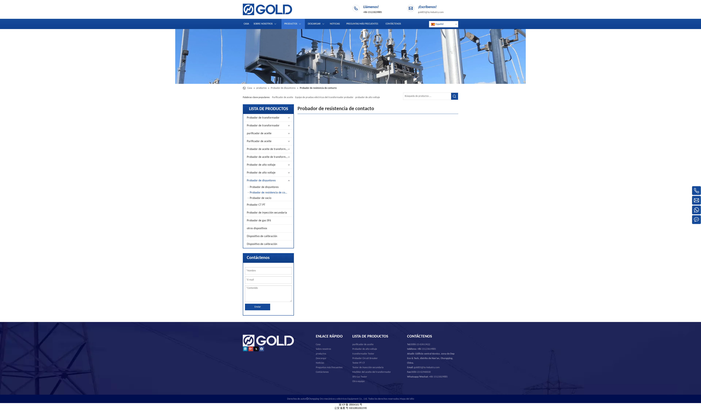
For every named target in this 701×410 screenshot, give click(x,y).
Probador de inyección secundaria (267, 212)
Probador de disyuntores (261, 180)
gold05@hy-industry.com (431, 12)
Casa (318, 344)
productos (321, 353)
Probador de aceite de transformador (269, 149)
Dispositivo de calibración (262, 236)
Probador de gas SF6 (259, 220)
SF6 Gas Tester (359, 376)
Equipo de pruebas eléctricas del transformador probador (324, 97)
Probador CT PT (256, 204)
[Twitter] (256, 349)
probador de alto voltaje (367, 97)
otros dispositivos (257, 228)
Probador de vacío (260, 198)
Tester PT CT (358, 363)
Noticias (320, 363)
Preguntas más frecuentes (329, 367)
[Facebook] (261, 349)
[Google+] (250, 349)
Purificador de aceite (282, 97)
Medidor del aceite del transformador (371, 372)
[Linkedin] (245, 349)
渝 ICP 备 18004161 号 (350, 404)
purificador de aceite (259, 133)
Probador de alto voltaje (261, 164)
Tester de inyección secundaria (368, 367)
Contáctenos (322, 372)
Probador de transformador (263, 117)
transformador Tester (363, 353)
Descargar (321, 358)
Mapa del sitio (407, 399)
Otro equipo (358, 381)
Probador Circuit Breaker (365, 358)
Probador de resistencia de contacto (271, 192)
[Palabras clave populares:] (454, 96)
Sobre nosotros (323, 349)
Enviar (257, 307)
